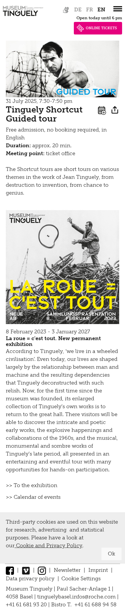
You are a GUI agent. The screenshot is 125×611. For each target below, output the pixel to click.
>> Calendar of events (33, 497)
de (78, 9)
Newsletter (67, 570)
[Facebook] (10, 570)
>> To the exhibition (31, 485)
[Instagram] (42, 570)
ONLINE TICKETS (101, 28)
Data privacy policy (30, 578)
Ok (111, 554)
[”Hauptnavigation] (117, 9)
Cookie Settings (81, 578)
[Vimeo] (26, 570)
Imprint (98, 570)
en (101, 9)
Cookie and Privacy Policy (48, 545)
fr (89, 9)
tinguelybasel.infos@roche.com (77, 596)
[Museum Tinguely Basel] (23, 16)
